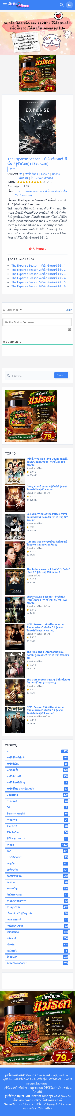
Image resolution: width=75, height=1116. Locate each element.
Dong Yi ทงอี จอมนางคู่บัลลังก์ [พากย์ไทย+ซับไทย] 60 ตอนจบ (47, 488)
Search (61, 375)
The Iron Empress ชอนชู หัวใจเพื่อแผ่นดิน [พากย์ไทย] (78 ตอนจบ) (48, 681)
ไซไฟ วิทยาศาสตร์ (42, 178)
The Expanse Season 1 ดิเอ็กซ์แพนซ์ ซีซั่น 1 (39, 265)
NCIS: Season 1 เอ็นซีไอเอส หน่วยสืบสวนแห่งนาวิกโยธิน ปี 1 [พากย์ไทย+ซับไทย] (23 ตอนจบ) (45, 627)
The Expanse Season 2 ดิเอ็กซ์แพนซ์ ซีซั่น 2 (39, 270)
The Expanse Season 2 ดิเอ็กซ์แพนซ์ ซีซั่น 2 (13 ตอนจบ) (41, 193)
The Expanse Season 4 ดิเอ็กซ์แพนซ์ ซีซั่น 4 (39, 278)
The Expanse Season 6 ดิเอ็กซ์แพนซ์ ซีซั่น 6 (39, 286)
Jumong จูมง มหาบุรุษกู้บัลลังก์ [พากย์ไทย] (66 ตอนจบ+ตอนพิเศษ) (47, 543)
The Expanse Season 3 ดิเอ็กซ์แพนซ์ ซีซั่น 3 (39, 274)
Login (68, 309)
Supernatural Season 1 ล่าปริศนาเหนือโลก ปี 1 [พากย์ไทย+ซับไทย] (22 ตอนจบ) (47, 599)
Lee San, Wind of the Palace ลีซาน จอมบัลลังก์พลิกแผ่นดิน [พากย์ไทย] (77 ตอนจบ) (47, 517)
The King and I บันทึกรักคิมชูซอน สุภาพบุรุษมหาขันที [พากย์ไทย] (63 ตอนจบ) (48, 655)
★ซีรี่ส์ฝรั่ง (31, 174)
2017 (12, 169)
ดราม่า (45, 174)
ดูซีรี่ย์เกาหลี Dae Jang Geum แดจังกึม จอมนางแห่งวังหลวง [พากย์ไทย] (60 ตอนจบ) (47, 461)
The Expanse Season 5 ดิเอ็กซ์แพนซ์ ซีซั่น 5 (39, 282)
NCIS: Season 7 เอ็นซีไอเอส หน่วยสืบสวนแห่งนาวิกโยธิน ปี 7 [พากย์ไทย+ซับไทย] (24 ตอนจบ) (45, 710)
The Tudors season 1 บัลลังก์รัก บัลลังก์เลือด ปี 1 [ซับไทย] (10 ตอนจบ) (48, 570)
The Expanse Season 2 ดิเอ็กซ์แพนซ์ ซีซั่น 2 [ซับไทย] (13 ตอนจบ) (37, 161)
